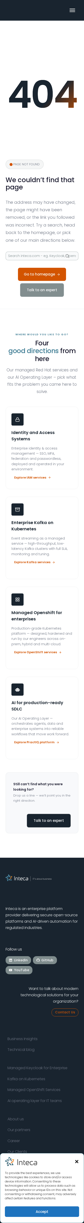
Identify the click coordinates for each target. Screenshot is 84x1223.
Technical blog (21, 1049)
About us (15, 1119)
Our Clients (17, 1151)
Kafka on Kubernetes (26, 1079)
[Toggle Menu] (72, 10)
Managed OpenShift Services (33, 1089)
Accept (42, 1211)
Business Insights (22, 1039)
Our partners (18, 1129)
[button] (76, 1161)
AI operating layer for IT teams (34, 1100)
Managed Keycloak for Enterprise (37, 1068)
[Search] (67, 256)
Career (13, 1141)
